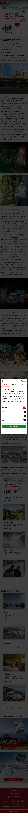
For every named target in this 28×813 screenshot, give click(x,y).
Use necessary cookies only (14, 431)
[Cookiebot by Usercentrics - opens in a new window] (20, 381)
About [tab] (22, 384)
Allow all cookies (14, 426)
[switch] (24, 412)
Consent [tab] (5, 384)
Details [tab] (14, 384)
